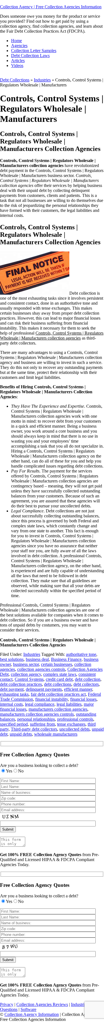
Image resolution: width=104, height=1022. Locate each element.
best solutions (12, 659)
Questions (8, 1009)
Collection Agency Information (31, 1014)
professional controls (75, 719)
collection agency (26, 674)
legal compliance (39, 704)
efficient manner (78, 689)
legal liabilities (69, 704)
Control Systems (29, 679)
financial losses (83, 699)
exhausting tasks (14, 694)
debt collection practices (21, 684)
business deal (37, 659)
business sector (26, 664)
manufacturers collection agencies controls (37, 714)
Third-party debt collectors (34, 729)
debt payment (12, 689)
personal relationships (36, 719)
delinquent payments (44, 689)
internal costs (11, 704)
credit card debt (59, 679)
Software (28, 1009)
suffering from (42, 724)
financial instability (51, 699)
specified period (14, 724)
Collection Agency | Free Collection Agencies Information (51, 6)
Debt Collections (14, 80)
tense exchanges (71, 724)
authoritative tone (81, 654)
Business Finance (66, 659)
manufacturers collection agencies (58, 709)
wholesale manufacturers (55, 734)
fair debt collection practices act (58, 694)
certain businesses (56, 664)
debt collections (57, 684)
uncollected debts (74, 729)
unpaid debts (21, 734)
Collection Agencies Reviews (42, 1004)
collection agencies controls (41, 669)
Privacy (6, 1004)
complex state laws (59, 674)
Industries (42, 80)
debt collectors (86, 684)
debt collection (87, 679)
